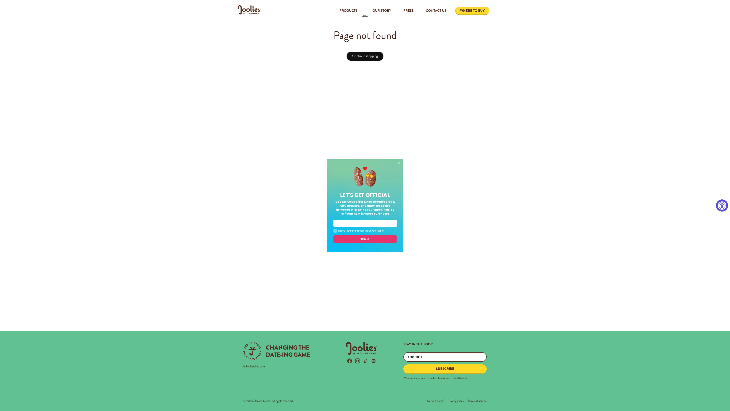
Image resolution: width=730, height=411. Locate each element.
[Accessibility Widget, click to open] (722, 205)
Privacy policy (456, 401)
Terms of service (477, 401)
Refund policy (435, 401)
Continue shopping (365, 55)
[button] (350, 10)
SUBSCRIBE (445, 368)
